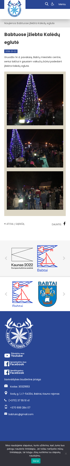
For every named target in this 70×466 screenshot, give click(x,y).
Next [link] (64, 294)
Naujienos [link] (10, 23)
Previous (6, 258)
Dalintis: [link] (57, 224)
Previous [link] (6, 294)
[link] (53, 4)
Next (64, 258)
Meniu (62, 4)
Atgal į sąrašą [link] (14, 224)
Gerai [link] (36, 461)
